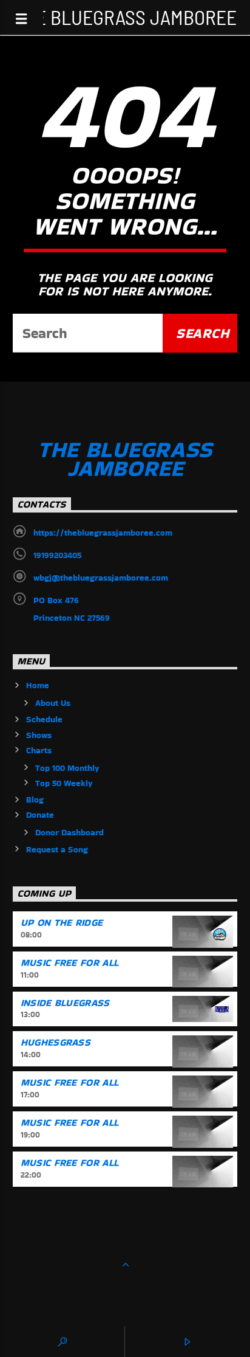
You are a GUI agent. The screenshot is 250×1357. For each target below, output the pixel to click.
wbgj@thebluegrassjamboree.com (100, 577)
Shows (39, 735)
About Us (52, 703)
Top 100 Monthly (67, 768)
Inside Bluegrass (65, 1003)
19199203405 (57, 555)
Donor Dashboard (69, 832)
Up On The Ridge (62, 923)
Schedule (44, 719)
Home (37, 685)
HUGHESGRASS (56, 1042)
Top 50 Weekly (64, 783)
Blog (35, 799)
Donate (40, 815)
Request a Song (57, 849)
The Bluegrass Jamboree (125, 16)
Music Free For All (70, 963)
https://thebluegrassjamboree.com (102, 533)
